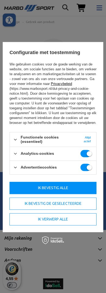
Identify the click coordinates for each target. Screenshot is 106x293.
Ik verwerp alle (53, 219)
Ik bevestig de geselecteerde (53, 203)
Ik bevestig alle (53, 188)
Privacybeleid (61, 84)
